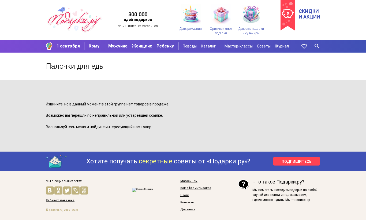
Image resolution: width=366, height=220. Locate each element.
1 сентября (68, 46)
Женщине (142, 46)
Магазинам (188, 181)
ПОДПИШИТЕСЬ (297, 161)
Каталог (208, 46)
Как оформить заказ (195, 188)
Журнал (282, 46)
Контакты (187, 202)
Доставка (187, 209)
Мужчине (118, 46)
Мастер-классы (239, 46)
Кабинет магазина (60, 200)
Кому (94, 46)
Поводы (190, 46)
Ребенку (165, 46)
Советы (264, 46)
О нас (184, 195)
